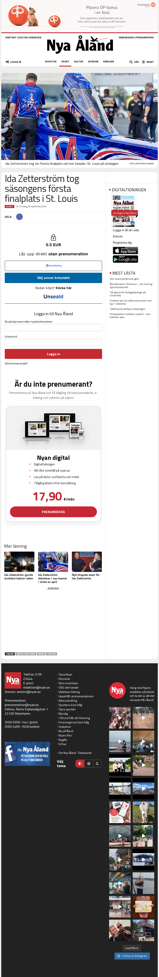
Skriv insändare (68, 683)
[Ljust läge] (88, 763)
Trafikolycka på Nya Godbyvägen (127, 309)
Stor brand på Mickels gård (124, 279)
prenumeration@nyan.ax (22, 704)
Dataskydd (85, 753)
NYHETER (51, 61)
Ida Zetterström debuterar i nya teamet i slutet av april (52, 578)
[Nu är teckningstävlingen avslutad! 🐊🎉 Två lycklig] (143, 907)
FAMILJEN (108, 61)
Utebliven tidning (69, 692)
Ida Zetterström (26, 654)
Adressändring (68, 700)
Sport (9, 206)
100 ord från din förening (74, 718)
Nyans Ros (65, 735)
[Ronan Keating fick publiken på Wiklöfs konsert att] (120, 859)
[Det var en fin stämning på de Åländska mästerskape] (143, 718)
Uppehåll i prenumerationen (76, 696)
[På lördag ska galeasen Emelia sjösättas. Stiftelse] (143, 930)
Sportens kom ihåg (70, 705)
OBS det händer (69, 687)
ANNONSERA (126, 37)
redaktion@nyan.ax (36, 687)
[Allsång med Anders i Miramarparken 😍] (143, 859)
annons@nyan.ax (29, 691)
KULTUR (78, 61)
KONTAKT (11, 37)
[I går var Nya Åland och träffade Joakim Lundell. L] (120, 930)
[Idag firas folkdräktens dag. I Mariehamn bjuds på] (120, 836)
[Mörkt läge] (97, 763)
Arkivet (117, 236)
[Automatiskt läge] (80, 763)
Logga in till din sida (126, 230)
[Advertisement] (53, 620)
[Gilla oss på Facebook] (27, 754)
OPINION (93, 61)
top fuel (51, 654)
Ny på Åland (66, 731)
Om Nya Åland (67, 753)
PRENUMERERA (144, 37)
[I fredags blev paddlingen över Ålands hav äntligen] (120, 741)
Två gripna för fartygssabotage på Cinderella (128, 293)
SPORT (65, 61)
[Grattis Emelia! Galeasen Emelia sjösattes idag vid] (143, 883)
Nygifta (63, 739)
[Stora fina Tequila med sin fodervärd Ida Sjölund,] (143, 812)
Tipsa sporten (67, 709)
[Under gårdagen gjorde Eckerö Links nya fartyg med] (143, 788)
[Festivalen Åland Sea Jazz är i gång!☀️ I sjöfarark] (143, 741)
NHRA (40, 654)
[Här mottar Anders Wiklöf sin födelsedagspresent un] (120, 883)
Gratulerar (65, 726)
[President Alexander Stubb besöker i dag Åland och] (143, 765)
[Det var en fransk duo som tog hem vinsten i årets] (120, 788)
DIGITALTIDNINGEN (29, 37)
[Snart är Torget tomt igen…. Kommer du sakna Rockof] (143, 836)
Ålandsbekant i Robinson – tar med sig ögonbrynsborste (131, 285)
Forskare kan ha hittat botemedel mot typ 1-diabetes (131, 302)
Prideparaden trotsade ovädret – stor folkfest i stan (130, 315)
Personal (64, 679)
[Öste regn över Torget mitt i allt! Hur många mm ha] (120, 907)
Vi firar (62, 744)
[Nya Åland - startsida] (80, 55)
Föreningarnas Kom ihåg (74, 722)
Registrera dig (122, 242)
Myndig (63, 713)
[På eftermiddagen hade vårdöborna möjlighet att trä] (120, 765)
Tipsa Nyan (65, 674)
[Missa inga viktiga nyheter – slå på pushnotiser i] (120, 812)
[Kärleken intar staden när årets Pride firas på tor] (120, 718)
